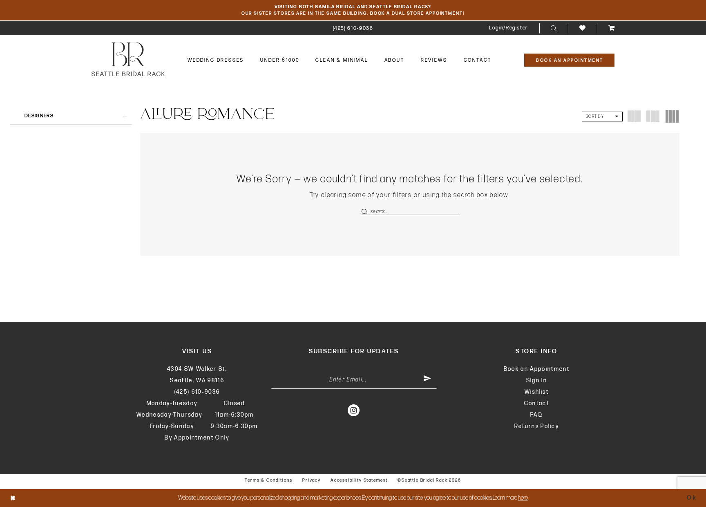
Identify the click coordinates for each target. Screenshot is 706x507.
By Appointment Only (197, 437)
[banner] (128, 59)
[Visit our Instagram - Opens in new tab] (354, 410)
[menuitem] (353, 28)
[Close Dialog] (13, 498)
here (523, 497)
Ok (692, 497)
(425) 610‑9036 (197, 391)
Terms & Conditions (269, 480)
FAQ (536, 414)
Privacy (311, 480)
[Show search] (553, 28)
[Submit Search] (365, 211)
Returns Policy (536, 426)
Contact (536, 403)
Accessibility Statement (359, 480)
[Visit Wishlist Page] (582, 28)
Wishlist (537, 391)
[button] (508, 28)
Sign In (536, 380)
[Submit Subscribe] (427, 380)
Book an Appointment (537, 369)
